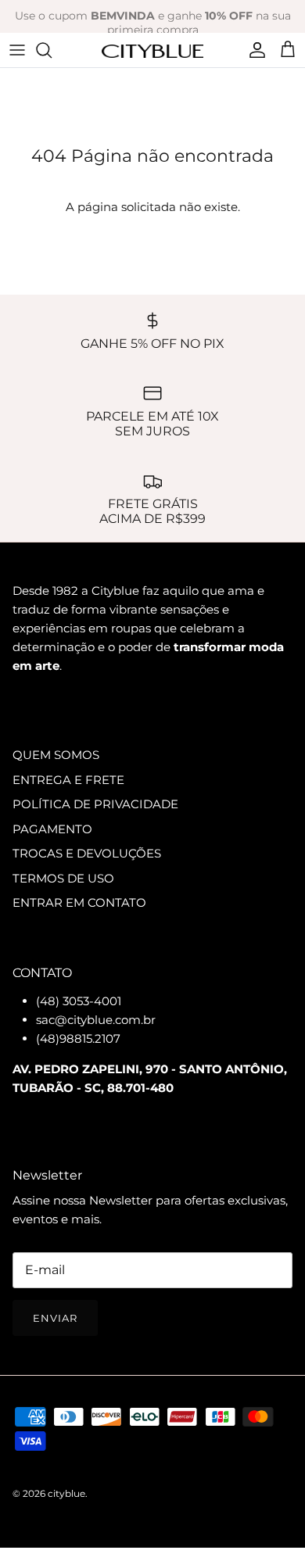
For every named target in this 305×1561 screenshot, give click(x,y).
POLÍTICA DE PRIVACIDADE (95, 804)
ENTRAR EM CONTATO (79, 902)
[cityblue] (152, 49)
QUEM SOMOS (56, 754)
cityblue (66, 1493)
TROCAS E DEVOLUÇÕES (87, 853)
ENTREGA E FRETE (68, 779)
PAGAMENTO (52, 829)
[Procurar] (51, 50)
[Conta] (253, 50)
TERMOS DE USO (63, 878)
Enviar (55, 1318)
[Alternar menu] (17, 50)
